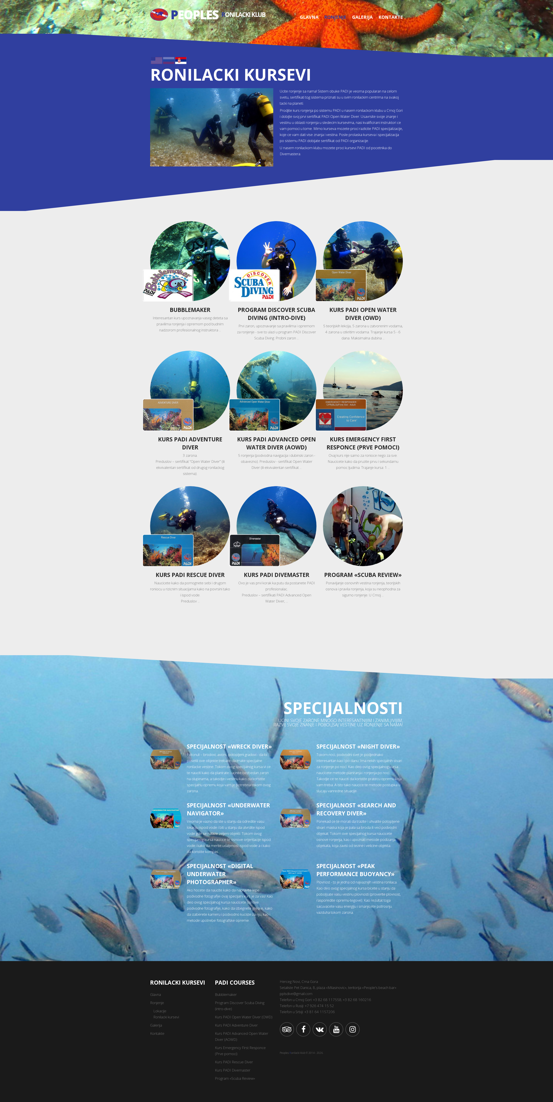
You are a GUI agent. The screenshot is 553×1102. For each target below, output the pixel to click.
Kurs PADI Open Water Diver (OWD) (363, 314)
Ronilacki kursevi (166, 1016)
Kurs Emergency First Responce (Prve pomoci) (363, 443)
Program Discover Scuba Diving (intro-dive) (276, 314)
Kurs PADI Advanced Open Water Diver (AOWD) (276, 443)
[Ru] (168, 59)
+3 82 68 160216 (357, 999)
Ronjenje (335, 17)
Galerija (362, 17)
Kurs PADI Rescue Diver (190, 575)
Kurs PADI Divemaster (276, 575)
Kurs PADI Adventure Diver (190, 443)
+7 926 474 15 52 (319, 1005)
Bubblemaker (190, 310)
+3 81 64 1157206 (319, 1011)
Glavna (309, 17)
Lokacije (159, 1010)
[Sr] (180, 59)
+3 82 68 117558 (327, 999)
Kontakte (390, 17)
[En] (156, 59)
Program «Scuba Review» (363, 575)
